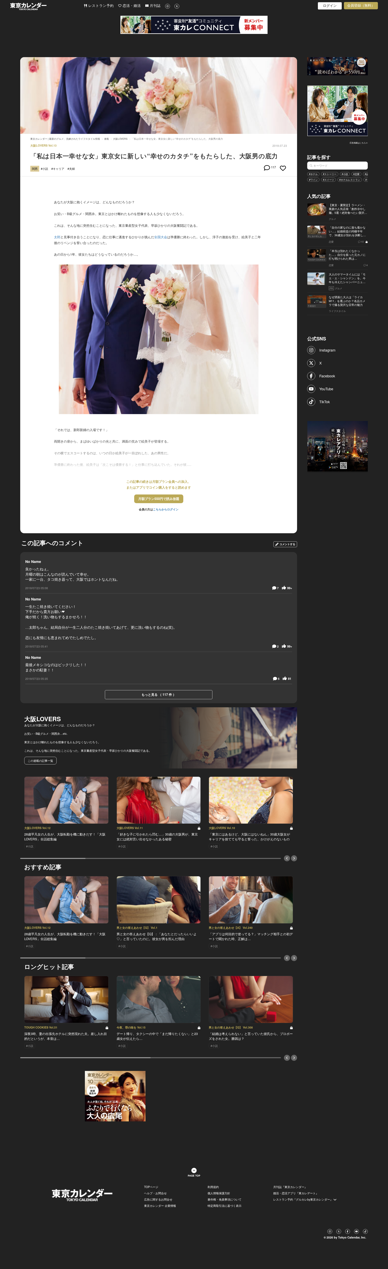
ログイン (330, 6)
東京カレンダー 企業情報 (160, 1205)
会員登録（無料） (361, 5)
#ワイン (313, 179)
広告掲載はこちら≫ (359, 142)
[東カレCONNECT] (194, 25)
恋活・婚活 (131, 6)
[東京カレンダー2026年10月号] (115, 1096)
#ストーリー (329, 174)
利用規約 (213, 1186)
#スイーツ (328, 179)
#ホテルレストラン (349, 179)
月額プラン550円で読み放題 (158, 498)
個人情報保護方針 (219, 1193)
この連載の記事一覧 (40, 761)
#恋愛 (356, 174)
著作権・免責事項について (224, 1199)
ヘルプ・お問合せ (155, 1193)
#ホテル (313, 174)
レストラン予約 (100, 6)
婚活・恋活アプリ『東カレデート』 (295, 1193)
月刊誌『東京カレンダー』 (290, 1186)
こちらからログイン (165, 509)
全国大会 (160, 237)
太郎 (57, 237)
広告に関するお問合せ (158, 1199)
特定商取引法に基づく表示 (224, 1205)
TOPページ (151, 1186)
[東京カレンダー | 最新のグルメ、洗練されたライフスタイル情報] (47, 6)
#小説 (345, 174)
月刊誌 (155, 6)
